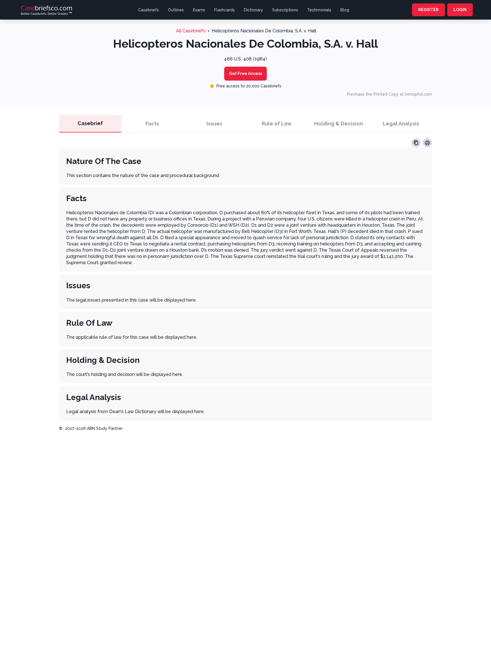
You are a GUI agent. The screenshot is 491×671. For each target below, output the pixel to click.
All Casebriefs (190, 30)
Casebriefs (148, 10)
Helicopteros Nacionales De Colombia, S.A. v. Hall (264, 30)
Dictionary (253, 10)
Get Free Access (245, 73)
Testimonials (319, 10)
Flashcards (224, 10)
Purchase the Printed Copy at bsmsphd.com (389, 94)
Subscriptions (285, 10)
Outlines (176, 10)
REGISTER (428, 9)
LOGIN (460, 9)
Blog (344, 10)
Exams (199, 10)
